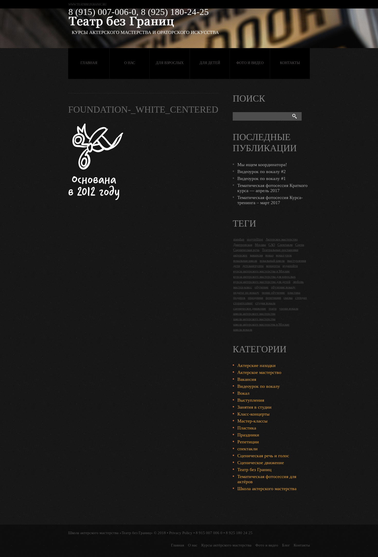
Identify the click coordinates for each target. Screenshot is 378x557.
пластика (293, 292)
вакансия (256, 255)
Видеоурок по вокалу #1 (261, 178)
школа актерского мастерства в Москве (261, 324)
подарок (239, 298)
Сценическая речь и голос (263, 455)
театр (273, 308)
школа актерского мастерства (254, 314)
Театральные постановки (280, 250)
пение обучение (273, 292)
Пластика (246, 427)
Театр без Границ (254, 469)
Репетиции (248, 441)
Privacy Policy (180, 533)
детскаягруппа (253, 266)
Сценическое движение (260, 462)
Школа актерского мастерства (266, 488)
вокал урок (284, 255)
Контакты (290, 63)
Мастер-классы (252, 421)
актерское (240, 255)
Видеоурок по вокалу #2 (261, 171)
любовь (298, 282)
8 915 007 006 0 (209, 533)
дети (236, 266)
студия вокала (265, 303)
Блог (286, 545)
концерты (273, 266)
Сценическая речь (246, 250)
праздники (255, 298)
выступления (296, 261)
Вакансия (246, 379)
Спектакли (285, 245)
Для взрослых (170, 63)
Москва (260, 245)
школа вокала (242, 329)
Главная (88, 63)
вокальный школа (272, 261)
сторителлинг (243, 303)
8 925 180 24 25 (239, 533)
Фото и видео (250, 63)
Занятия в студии (254, 407)
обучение (261, 287)
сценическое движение (249, 308)
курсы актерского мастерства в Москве (261, 271)
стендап (301, 298)
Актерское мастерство (282, 239)
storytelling (255, 239)
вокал (269, 255)
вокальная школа (245, 261)
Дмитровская (242, 245)
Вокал (243, 393)
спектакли (247, 448)
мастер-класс (242, 287)
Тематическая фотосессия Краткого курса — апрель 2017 (272, 188)
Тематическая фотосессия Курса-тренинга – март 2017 (270, 200)
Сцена (299, 245)
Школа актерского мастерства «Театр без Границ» (110, 533)
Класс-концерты (253, 414)
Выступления (250, 400)
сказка (288, 298)
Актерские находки (256, 365)
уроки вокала (288, 308)
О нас (129, 63)
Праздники (248, 434)
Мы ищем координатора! (262, 164)
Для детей (210, 63)
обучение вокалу (283, 287)
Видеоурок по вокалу (258, 386)
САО (271, 245)
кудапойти (290, 266)
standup (238, 239)
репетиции (273, 298)
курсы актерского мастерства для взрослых (264, 276)
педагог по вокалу (246, 292)
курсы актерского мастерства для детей (261, 282)
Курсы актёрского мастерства (226, 545)
